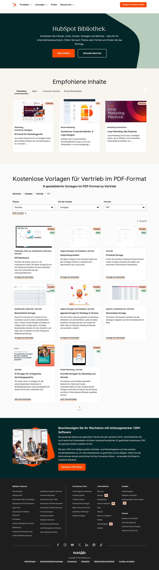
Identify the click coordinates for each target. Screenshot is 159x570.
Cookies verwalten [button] (126, 561)
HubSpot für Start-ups (130, 531)
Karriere (102, 495)
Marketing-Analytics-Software (51, 491)
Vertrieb (39, 194)
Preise (54, 4)
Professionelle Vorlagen (81, 503)
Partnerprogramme (129, 522)
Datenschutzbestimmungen (51, 561)
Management (102, 499)
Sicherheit (85, 561)
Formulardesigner (46, 512)
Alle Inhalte (64, 53)
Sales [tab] (34, 91)
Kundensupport (127, 491)
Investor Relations (105, 503)
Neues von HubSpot (104, 516)
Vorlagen (28, 194)
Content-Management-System (23, 523)
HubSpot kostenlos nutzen (133, 5)
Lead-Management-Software (50, 528)
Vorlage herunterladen (24, 277)
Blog (99, 508)
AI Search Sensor (78, 499)
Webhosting (16, 527)
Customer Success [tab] (51, 91)
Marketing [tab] (21, 91)
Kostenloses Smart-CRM (49, 499)
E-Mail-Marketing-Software (22, 535)
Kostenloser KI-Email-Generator (51, 503)
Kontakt (100, 528)
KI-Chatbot (16, 519)
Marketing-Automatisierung (22, 532)
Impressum (72, 561)
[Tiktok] (101, 545)
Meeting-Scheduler (47, 516)
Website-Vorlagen (79, 516)
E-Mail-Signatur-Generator (82, 491)
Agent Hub (16, 508)
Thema (15, 202)
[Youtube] (72, 545)
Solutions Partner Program (131, 526)
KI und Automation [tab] (73, 91)
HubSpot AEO (17, 495)
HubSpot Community (129, 495)
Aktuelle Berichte (92, 53)
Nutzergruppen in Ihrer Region (133, 501)
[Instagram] (65, 545)
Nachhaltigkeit (104, 524)
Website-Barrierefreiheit (104, 561)
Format (107, 202)
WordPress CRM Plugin (81, 512)
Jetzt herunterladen (23, 399)
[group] (33, 126)
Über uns (100, 491)
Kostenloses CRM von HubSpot (23, 499)
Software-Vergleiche (47, 495)
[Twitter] (79, 545)
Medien (99, 520)
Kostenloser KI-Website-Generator (21, 513)
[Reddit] (94, 545)
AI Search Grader (79, 495)
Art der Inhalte (65, 202)
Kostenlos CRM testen (71, 467)
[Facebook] (58, 545)
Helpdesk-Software (47, 520)
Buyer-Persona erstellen (81, 508)
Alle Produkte (17, 491)
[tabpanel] (79, 126)
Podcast (100, 512)
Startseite (16, 194)
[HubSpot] (14, 5)
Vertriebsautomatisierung (49, 524)
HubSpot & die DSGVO (130, 518)
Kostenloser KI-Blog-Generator (51, 508)
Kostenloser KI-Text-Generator (23, 503)
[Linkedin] (86, 545)
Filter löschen (18, 213)
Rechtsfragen (30, 561)
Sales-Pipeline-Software (49, 532)
